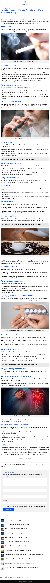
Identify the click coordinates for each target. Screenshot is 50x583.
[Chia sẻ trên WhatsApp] (19, 459)
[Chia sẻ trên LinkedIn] (31, 459)
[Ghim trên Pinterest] (28, 459)
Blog (2, 8)
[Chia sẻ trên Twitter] (24, 459)
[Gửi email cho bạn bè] (26, 459)
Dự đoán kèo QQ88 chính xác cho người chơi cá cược (17, 533)
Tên (4, 488)
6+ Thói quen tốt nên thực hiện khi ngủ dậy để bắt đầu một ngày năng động (22, 567)
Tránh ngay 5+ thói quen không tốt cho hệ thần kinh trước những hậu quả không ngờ (24, 554)
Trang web (5, 500)
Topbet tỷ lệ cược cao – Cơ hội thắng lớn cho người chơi (18, 537)
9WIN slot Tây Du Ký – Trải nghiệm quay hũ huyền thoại (18, 545)
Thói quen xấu (7, 8)
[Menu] (2, 3)
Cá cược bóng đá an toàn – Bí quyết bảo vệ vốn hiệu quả (18, 520)
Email (4, 494)
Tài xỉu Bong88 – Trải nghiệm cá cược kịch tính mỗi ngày (18, 550)
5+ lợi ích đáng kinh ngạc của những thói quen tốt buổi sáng (19, 558)
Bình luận (5, 476)
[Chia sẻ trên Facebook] (21, 459)
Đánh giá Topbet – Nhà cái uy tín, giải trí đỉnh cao (16, 528)
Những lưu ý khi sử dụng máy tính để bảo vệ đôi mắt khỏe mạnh (20, 563)
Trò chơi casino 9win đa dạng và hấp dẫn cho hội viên (17, 524)
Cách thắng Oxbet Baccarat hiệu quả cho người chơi (17, 541)
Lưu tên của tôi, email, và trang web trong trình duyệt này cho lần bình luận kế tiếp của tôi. (25, 506)
